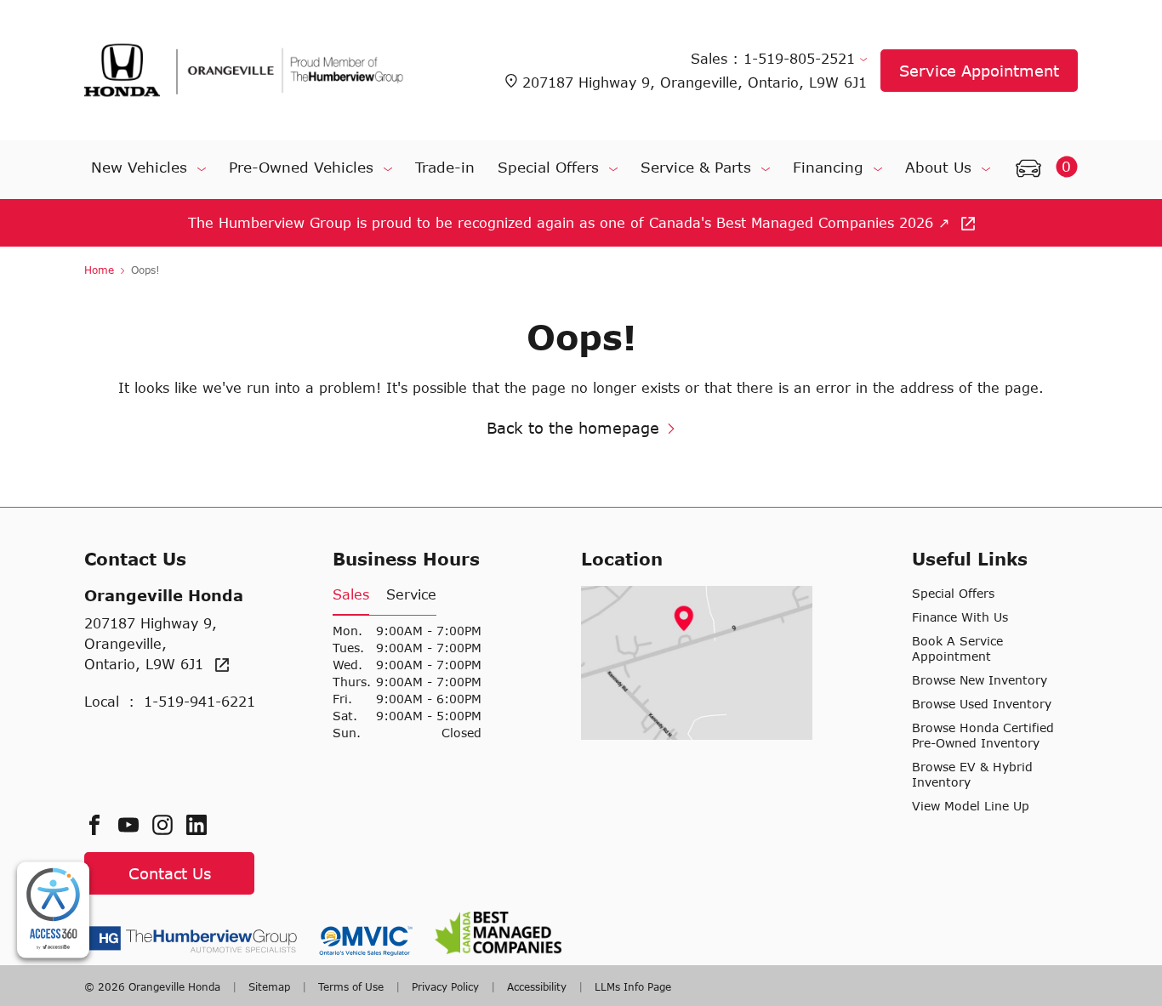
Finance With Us (960, 617)
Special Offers (953, 593)
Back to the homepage (573, 427)
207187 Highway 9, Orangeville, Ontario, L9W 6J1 (694, 82)
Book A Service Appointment (957, 648)
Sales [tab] (351, 594)
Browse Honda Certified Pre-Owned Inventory (983, 735)
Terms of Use (351, 986)
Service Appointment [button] (979, 70)
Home (100, 270)
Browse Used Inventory (981, 703)
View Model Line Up (970, 806)
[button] (1042, 169)
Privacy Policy (445, 986)
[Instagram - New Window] (169, 825)
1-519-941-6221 (199, 701)
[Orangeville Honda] (244, 70)
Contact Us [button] (169, 873)
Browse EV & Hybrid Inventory (972, 774)
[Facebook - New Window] (101, 825)
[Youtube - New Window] (135, 825)
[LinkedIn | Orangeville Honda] (203, 825)
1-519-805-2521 (801, 58)
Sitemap (269, 986)
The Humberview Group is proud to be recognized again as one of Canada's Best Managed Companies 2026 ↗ (571, 222)
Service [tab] (411, 594)
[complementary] (53, 910)
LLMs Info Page (631, 986)
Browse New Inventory (979, 680)
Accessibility (537, 986)
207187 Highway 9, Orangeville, (150, 643)
